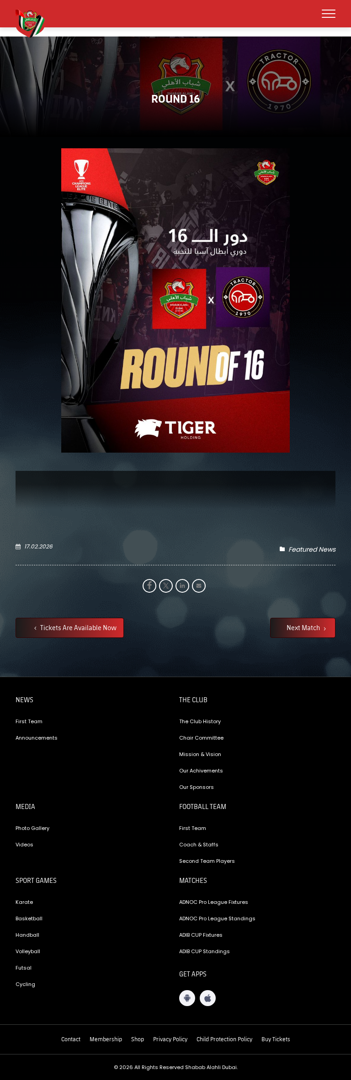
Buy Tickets (275, 1039)
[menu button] (328, 14)
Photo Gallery (32, 828)
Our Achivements (201, 770)
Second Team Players (207, 861)
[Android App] (187, 998)
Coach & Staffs (198, 844)
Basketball (29, 918)
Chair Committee (201, 737)
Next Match (304, 627)
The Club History (200, 721)
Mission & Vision (200, 754)
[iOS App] (208, 998)
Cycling (25, 984)
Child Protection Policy (224, 1039)
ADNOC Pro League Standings (217, 918)
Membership (106, 1039)
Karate (24, 902)
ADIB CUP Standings (204, 951)
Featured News (311, 549)
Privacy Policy (170, 1039)
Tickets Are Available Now (78, 627)
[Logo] (34, 22)
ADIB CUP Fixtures (201, 935)
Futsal (24, 967)
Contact (70, 1039)
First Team (29, 721)
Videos (24, 844)
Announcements (37, 737)
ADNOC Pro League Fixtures (213, 902)
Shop (137, 1039)
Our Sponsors (196, 787)
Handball (27, 935)
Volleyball (28, 951)
